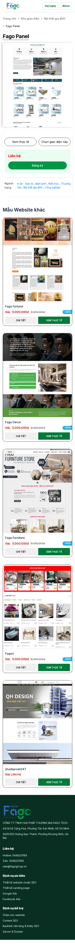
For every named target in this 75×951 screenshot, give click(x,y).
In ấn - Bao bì (25, 183)
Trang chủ (9, 18)
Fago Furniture (15, 538)
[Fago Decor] (37, 375)
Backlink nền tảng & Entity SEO (21, 926)
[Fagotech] (13, 6)
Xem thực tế (20, 142)
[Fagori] (37, 606)
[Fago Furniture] (37, 491)
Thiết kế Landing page (16, 887)
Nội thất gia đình (54, 18)
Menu (66, 5)
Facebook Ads (11, 899)
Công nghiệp (52, 187)
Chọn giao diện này (54, 142)
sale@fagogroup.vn (15, 866)
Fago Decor (13, 422)
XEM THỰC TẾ (54, 320)
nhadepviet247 (15, 769)
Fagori (9, 653)
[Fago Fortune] (37, 259)
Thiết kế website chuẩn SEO (19, 882)
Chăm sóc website (14, 915)
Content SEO (10, 920)
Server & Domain (13, 931)
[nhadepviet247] (37, 722)
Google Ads (10, 893)
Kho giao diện (30, 18)
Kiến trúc (53, 183)
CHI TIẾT (21, 320)
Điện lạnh (40, 183)
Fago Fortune (14, 306)
